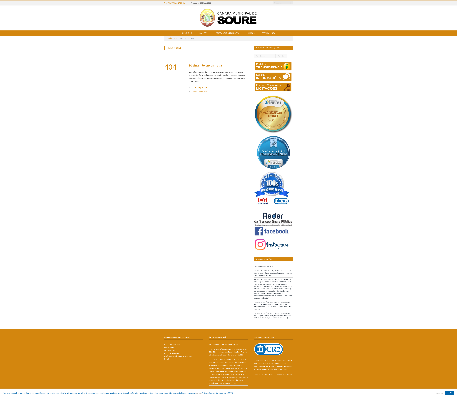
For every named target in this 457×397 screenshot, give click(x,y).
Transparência (268, 33)
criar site (268, 360)
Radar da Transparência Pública (280, 375)
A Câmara (203, 33)
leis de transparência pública (264, 369)
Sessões (251, 33)
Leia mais (198, 393)
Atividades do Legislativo (228, 33)
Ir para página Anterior (201, 87)
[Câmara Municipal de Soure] (228, 17)
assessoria (270, 363)
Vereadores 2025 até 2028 (263, 267)
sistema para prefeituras (283, 360)
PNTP (264, 375)
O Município (187, 33)
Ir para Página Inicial (200, 92)
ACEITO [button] (449, 393)
